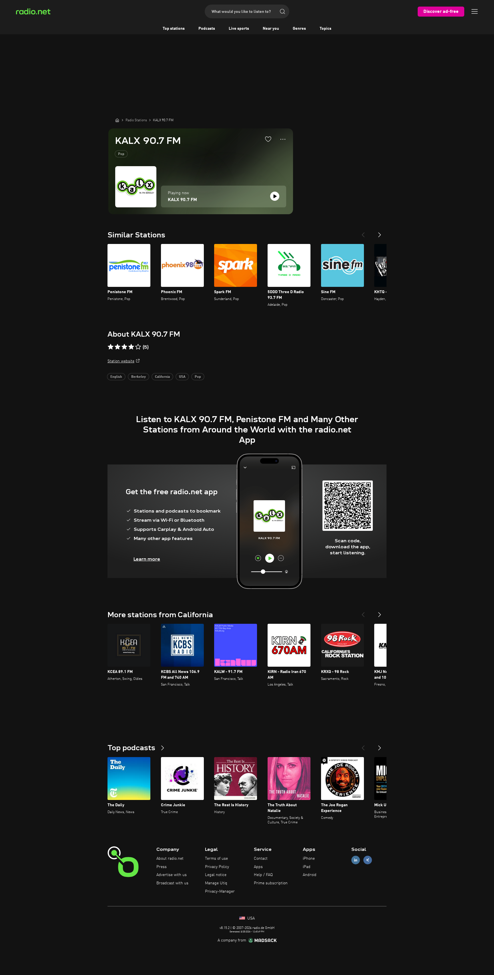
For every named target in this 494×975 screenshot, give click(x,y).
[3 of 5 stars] (124, 346)
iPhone (309, 859)
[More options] (283, 139)
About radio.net (170, 859)
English (116, 377)
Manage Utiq (216, 883)
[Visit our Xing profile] (367, 860)
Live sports (239, 29)
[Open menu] (474, 11)
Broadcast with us (172, 883)
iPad (306, 867)
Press (161, 867)
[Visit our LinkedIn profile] (355, 860)
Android (309, 875)
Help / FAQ (263, 875)
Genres (299, 29)
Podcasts (206, 29)
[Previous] (363, 232)
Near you (271, 29)
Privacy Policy (217, 867)
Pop (121, 154)
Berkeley (138, 377)
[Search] (282, 11)
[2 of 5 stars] (117, 346)
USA (182, 377)
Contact (261, 859)
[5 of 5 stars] (138, 346)
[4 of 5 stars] (131, 346)
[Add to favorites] (268, 139)
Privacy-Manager (220, 891)
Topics (325, 29)
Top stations (174, 29)
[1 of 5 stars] (110, 346)
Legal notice (215, 875)
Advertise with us (171, 875)
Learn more (147, 559)
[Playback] (274, 196)
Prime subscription (271, 883)
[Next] (380, 232)
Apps (258, 867)
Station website (120, 361)
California (162, 377)
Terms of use (216, 859)
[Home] (117, 120)
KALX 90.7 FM (182, 200)
